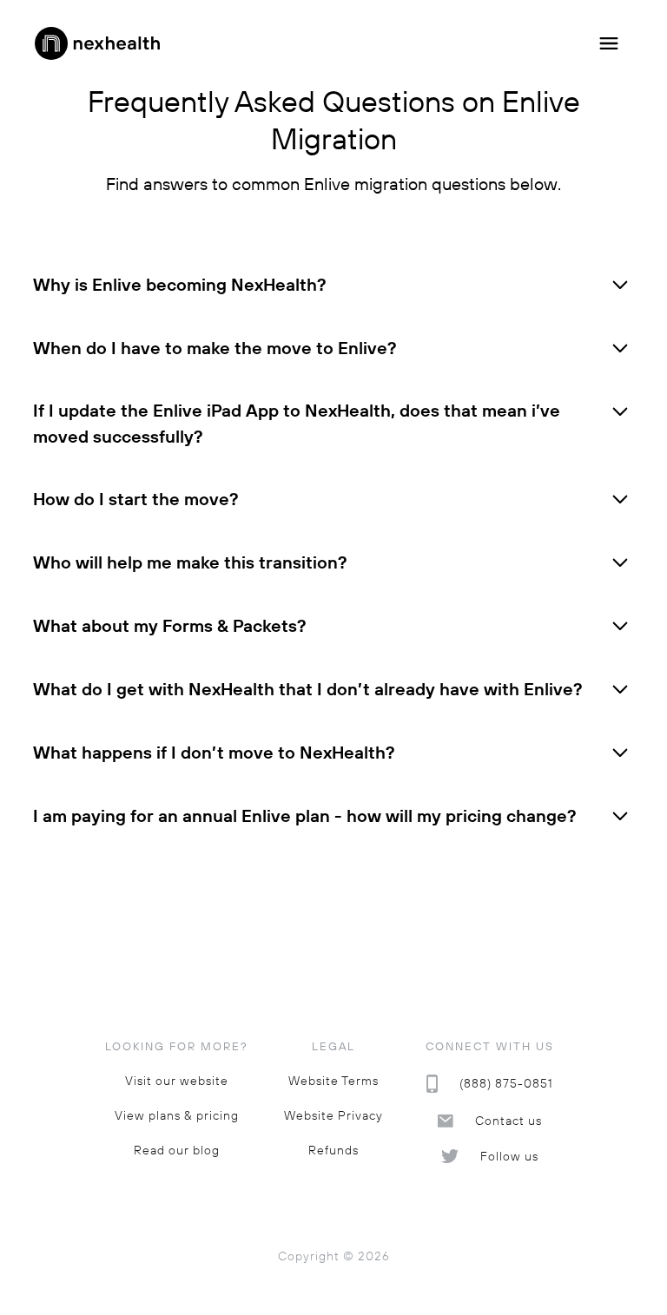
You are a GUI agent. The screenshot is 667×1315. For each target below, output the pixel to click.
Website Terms (333, 1081)
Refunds (333, 1150)
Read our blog (177, 1150)
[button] (608, 43)
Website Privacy (333, 1115)
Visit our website (176, 1081)
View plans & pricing (177, 1115)
